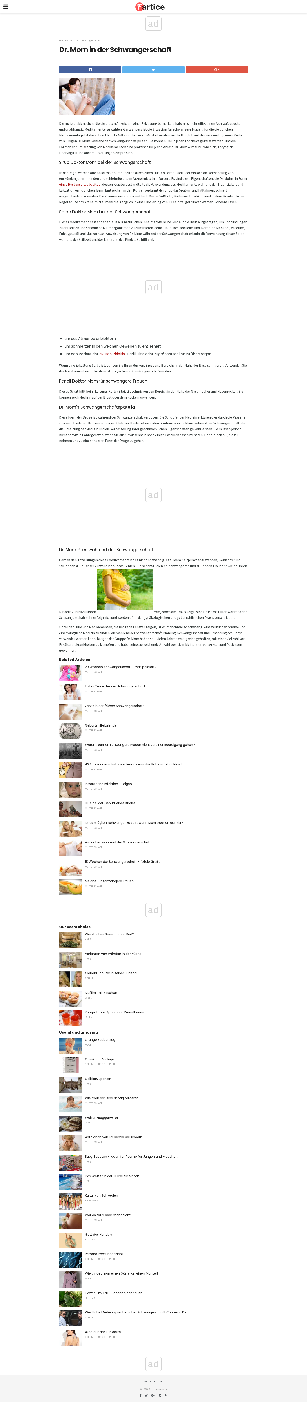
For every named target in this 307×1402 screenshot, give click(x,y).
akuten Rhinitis (112, 354)
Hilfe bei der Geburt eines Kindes (110, 803)
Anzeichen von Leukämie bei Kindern (113, 1137)
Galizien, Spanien (98, 1079)
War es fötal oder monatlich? (108, 1215)
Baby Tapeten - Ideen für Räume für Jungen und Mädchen (131, 1156)
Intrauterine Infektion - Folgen (108, 784)
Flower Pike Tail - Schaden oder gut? (113, 1293)
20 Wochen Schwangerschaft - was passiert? (120, 667)
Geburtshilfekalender (101, 725)
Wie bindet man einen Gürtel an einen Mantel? (121, 1273)
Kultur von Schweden (101, 1195)
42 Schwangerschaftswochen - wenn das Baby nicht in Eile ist (133, 764)
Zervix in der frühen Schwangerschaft (114, 706)
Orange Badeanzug (100, 1039)
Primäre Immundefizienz (104, 1254)
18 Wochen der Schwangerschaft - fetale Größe (123, 861)
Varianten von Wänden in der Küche (113, 954)
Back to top (153, 1381)
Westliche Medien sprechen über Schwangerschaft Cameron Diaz (137, 1312)
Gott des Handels (98, 1234)
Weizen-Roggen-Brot (101, 1117)
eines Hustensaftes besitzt (79, 184)
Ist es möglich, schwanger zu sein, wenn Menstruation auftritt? (134, 822)
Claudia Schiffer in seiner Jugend (111, 973)
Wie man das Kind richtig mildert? (111, 1098)
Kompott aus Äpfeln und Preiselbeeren (115, 1012)
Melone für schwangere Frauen (109, 881)
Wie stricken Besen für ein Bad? (109, 934)
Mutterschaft (67, 40)
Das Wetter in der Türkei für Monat (112, 1176)
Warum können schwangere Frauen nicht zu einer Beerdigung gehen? (140, 744)
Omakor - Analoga (99, 1059)
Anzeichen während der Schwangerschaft (118, 842)
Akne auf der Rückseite (103, 1332)
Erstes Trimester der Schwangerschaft (115, 686)
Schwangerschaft (90, 40)
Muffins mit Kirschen (101, 992)
